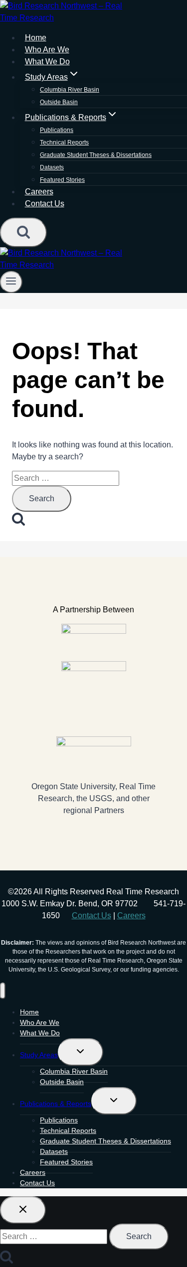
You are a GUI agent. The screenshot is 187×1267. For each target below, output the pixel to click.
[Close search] (23, 1210)
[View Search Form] (23, 232)
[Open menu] (11, 282)
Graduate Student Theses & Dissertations (96, 154)
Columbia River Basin (69, 89)
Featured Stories (62, 179)
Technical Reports (64, 142)
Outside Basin (62, 1082)
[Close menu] (2, 991)
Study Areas (39, 1055)
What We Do (40, 1033)
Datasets (52, 167)
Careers (131, 915)
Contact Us (44, 203)
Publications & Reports (55, 1104)
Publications (56, 130)
